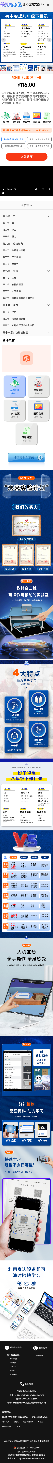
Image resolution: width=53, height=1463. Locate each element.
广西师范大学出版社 (39, 1417)
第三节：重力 (9, 236)
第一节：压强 (9, 277)
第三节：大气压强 (12, 291)
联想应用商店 (7, 1426)
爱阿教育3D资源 (13, 1355)
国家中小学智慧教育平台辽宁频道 (15, 1417)
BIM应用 (13, 1363)
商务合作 (39, 1355)
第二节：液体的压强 (13, 284)
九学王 (40, 1422)
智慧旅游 (13, 1374)
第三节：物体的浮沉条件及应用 (18, 325)
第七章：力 (9, 216)
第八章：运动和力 (13, 243)
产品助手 (13, 1370)
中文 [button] (40, 4)
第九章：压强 (10, 271)
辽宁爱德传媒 (28, 1422)
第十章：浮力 (10, 305)
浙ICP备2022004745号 (27, 1452)
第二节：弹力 (9, 229)
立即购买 (26, 157)
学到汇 (16, 1422)
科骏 (18, 1426)
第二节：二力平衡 (12, 257)
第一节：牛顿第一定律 (14, 250)
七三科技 (5, 1422)
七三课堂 (13, 1359)
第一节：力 (8, 223)
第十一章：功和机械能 (15, 332)
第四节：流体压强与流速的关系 (18, 298)
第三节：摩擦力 (11, 264)
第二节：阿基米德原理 (14, 318)
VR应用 (13, 1366)
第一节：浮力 (9, 312)
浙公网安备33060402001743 (28, 1447)
